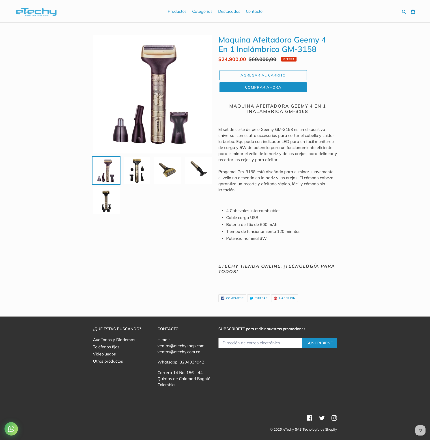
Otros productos (108, 361)
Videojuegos (104, 354)
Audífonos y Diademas (114, 339)
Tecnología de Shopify (320, 429)
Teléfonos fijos (106, 346)
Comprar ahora (263, 87)
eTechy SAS (292, 429)
